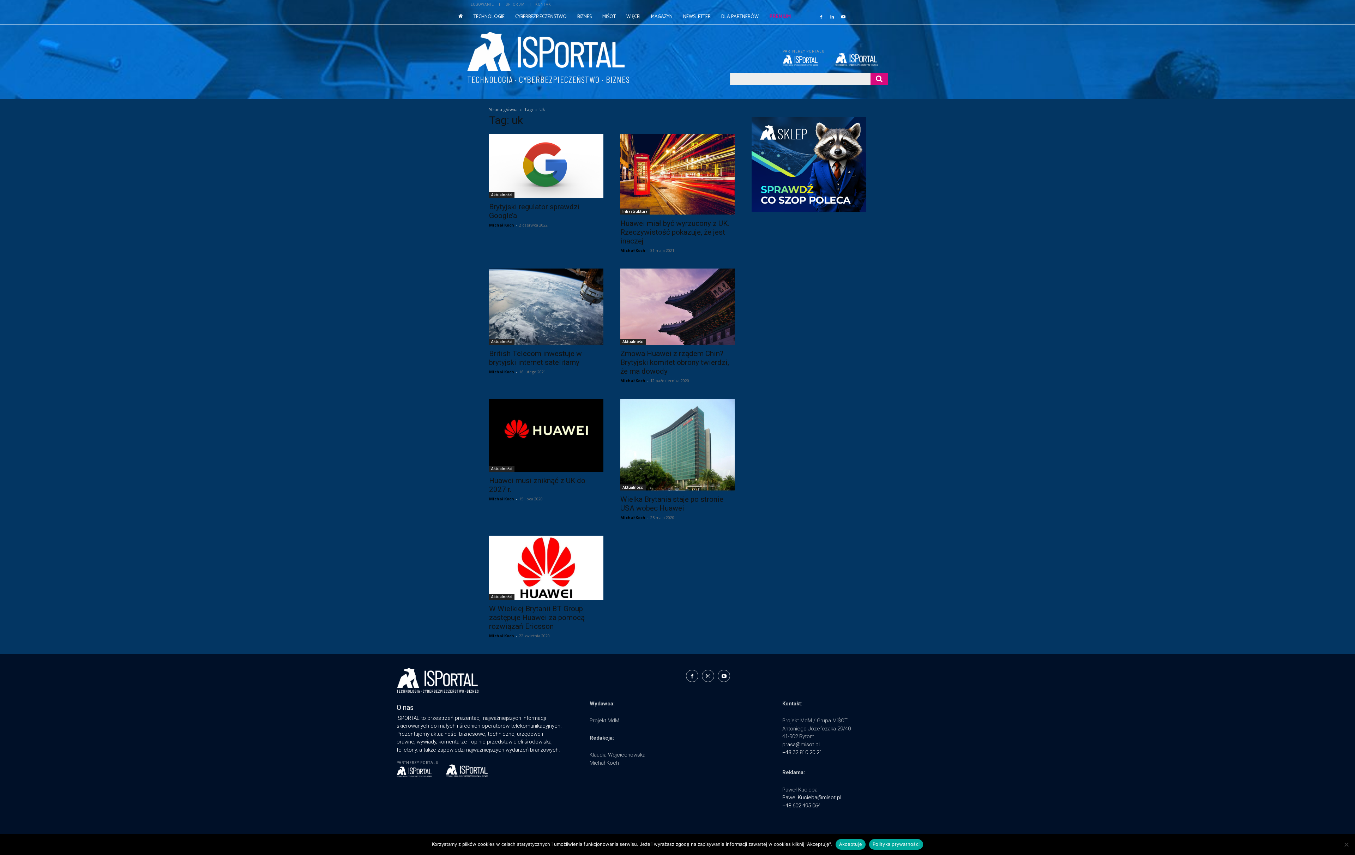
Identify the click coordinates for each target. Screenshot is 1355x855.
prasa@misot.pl (801, 744)
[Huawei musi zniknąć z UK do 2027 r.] (546, 435)
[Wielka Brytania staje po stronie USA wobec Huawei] (677, 444)
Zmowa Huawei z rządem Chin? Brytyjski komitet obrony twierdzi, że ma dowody (674, 362)
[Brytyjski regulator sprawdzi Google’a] (546, 166)
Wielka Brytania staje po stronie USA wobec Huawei (671, 503)
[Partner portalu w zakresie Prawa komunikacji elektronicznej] (861, 59)
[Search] (879, 79)
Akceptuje (850, 844)
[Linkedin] (832, 16)
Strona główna (503, 110)
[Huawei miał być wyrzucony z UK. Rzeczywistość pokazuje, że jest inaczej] (677, 174)
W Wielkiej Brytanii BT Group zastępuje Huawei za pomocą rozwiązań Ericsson (537, 617)
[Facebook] (821, 16)
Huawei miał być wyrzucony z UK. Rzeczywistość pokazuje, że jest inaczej (674, 232)
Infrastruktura (635, 211)
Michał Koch (501, 225)
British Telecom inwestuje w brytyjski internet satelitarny (535, 358)
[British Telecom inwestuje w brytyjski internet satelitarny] (546, 307)
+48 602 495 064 (801, 805)
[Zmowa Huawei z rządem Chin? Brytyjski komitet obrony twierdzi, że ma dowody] (677, 307)
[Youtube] (843, 16)
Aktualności (501, 194)
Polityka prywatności (896, 844)
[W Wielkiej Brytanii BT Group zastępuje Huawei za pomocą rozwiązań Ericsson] (546, 568)
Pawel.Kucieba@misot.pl (811, 797)
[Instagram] (708, 676)
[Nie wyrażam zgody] (1346, 844)
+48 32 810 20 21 (802, 752)
